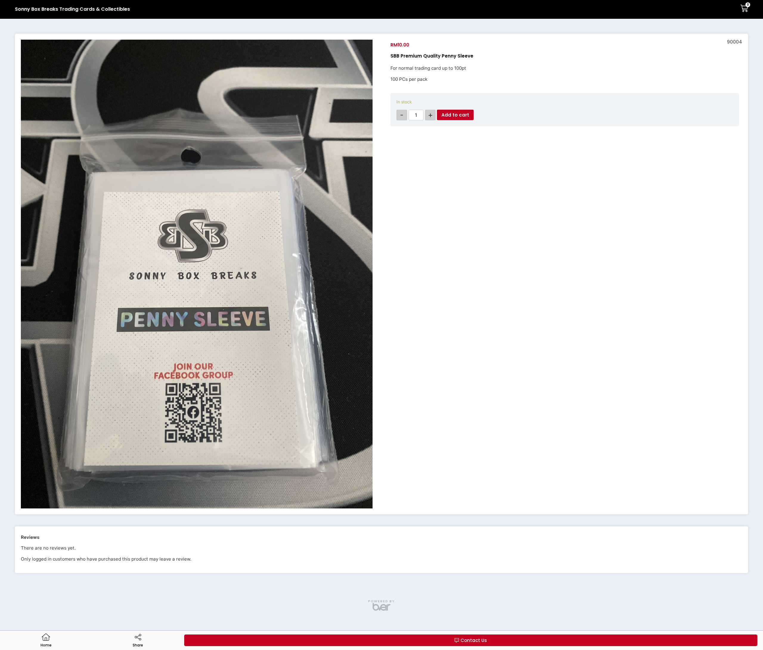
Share (138, 645)
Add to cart (455, 115)
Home (46, 645)
